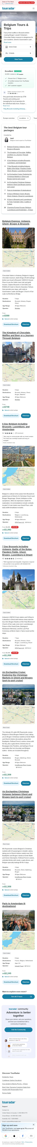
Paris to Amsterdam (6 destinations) (19, 190)
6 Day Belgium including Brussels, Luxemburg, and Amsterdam (18, 162)
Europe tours (5, 13)
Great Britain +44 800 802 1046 (11, 1116)
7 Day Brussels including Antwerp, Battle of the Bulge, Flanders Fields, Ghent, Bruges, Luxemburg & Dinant (14, 109)
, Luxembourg (24, 515)
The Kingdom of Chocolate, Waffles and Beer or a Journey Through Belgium (19, 155)
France (17, 960)
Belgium (17, 515)
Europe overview (9, 118)
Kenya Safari (6, 1093)
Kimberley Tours (7, 1077)
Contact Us (5, 1110)
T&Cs (23, 1142)
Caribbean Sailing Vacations (12, 1080)
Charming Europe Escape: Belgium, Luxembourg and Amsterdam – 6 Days (20, 209)
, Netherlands (29, 960)
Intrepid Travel (19, 966)
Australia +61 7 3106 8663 (10, 1118)
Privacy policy (29, 1142)
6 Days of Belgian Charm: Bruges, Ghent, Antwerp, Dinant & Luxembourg (20, 195)
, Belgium (22, 960)
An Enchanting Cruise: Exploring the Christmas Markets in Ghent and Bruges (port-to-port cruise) (19, 176)
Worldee (17, 308)
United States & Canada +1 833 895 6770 (14, 1113)
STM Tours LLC (19, 522)
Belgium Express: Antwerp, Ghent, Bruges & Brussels (18, 148)
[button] (18, 319)
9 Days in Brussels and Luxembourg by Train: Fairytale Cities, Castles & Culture (19, 202)
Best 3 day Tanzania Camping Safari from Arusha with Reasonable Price (16, 1088)
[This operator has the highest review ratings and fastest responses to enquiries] (28, 522)
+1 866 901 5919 (8, 3)
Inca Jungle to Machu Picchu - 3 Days (15, 1084)
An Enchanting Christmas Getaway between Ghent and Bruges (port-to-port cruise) (19, 185)
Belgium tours (13, 13)
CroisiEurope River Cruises (23, 765)
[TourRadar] (8, 8)
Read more (7, 42)
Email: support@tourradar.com (11, 1121)
